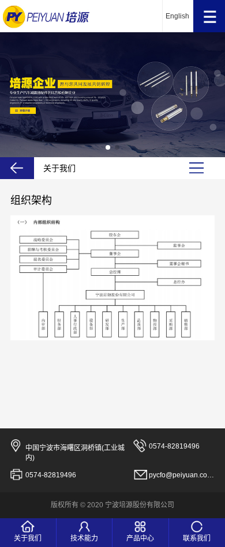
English (177, 16)
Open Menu (209, 16)
